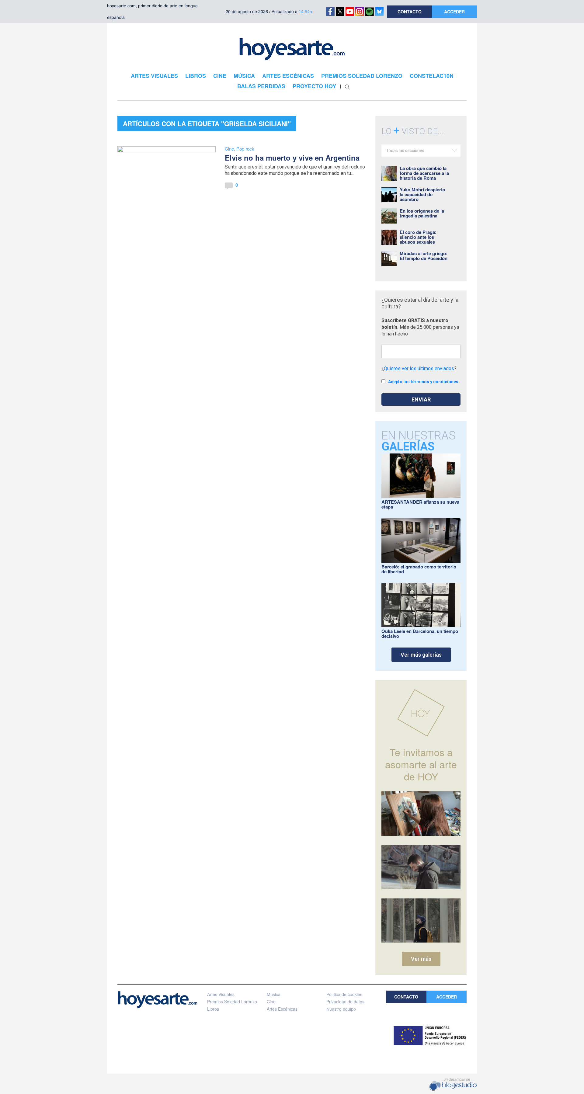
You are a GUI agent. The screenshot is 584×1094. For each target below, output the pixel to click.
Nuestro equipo (341, 1009)
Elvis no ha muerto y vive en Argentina (292, 157)
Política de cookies (344, 994)
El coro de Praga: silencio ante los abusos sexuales (418, 237)
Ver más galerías (421, 654)
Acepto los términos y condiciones (423, 381)
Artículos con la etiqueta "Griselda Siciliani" (207, 123)
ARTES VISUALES (154, 76)
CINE (219, 76)
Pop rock (245, 148)
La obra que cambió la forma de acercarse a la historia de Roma (424, 173)
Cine (229, 148)
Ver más (421, 959)
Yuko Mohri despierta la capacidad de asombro (422, 194)
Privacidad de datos (345, 1001)
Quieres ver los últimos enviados (419, 368)
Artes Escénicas (282, 1009)
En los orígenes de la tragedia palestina (422, 213)
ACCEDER (454, 12)
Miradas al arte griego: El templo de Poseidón (423, 256)
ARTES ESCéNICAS (288, 76)
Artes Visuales (221, 994)
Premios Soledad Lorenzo (232, 1001)
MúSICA (244, 76)
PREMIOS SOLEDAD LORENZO (361, 76)
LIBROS (195, 76)
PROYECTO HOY (314, 86)
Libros (213, 1009)
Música (273, 994)
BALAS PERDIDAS (261, 86)
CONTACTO (410, 12)
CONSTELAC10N (432, 76)
